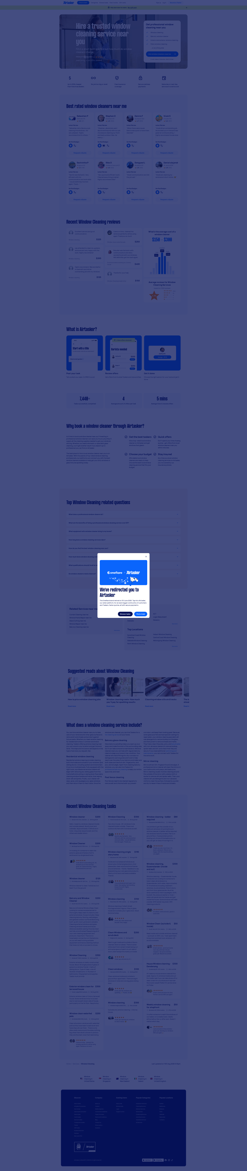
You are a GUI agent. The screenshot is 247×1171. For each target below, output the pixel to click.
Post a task (141, 614)
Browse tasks (125, 614)
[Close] (146, 556)
